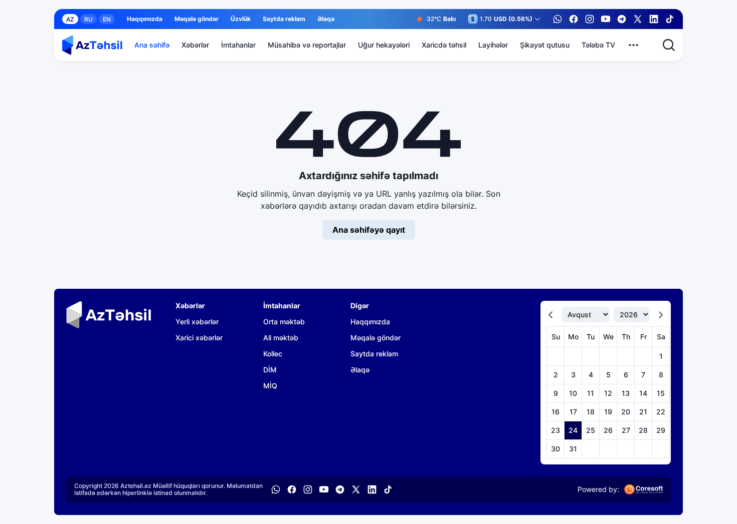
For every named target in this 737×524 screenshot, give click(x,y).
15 (661, 393)
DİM (270, 369)
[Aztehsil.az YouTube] (606, 19)
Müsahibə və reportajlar (307, 45)
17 (573, 411)
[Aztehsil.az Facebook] (574, 19)
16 (555, 411)
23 (555, 430)
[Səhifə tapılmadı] (92, 45)
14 (643, 393)
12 (608, 393)
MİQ (270, 385)
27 (626, 430)
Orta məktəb (284, 321)
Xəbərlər (195, 45)
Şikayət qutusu (545, 45)
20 (625, 411)
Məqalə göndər (196, 19)
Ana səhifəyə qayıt (368, 230)
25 (590, 430)
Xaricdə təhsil (444, 45)
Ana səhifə (151, 45)
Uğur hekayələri (384, 45)
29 (660, 430)
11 (590, 393)
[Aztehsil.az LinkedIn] (654, 19)
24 (573, 430)
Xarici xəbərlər (199, 337)
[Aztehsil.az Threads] (638, 19)
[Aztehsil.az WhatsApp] (557, 19)
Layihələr (493, 45)
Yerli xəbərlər (197, 321)
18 (591, 411)
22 (660, 411)
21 (643, 411)
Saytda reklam (284, 19)
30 (555, 448)
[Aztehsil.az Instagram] (590, 19)
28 (643, 430)
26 (608, 430)
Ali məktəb (280, 337)
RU (88, 19)
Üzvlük (241, 19)
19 (608, 411)
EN (107, 19)
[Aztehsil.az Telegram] (622, 19)
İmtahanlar (238, 45)
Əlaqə (325, 19)
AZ (70, 19)
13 (626, 393)
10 (573, 393)
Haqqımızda (144, 19)
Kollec (272, 353)
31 (573, 448)
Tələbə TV (598, 45)
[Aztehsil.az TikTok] (670, 19)
